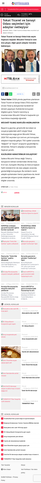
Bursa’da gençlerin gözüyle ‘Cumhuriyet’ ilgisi (29, 258)
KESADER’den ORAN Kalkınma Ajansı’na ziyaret (28, 228)
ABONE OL (20, 94)
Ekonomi (25, 308)
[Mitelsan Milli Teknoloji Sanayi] (20, 79)
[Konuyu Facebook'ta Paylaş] (2, 94)
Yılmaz (16, 187)
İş (9, 187)
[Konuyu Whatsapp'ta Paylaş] (10, 94)
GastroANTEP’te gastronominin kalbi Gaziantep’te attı (28, 288)
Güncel (24, 321)
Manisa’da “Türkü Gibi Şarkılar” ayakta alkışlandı (9, 258)
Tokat (11, 187)
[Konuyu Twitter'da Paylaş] (6, 94)
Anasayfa (5, 30)
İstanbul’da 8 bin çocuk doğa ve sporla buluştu (23, 9)
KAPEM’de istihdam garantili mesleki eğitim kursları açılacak (10, 228)
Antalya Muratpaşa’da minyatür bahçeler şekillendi (9, 288)
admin (16, 192)
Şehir (10, 30)
